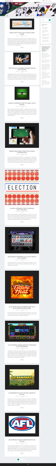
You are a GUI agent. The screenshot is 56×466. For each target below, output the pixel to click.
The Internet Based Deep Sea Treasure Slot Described (22, 345)
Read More (22, 47)
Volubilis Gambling (9, 1)
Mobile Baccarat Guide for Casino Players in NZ (22, 151)
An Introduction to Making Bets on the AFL (22, 440)
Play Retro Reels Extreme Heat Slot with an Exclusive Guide (22, 307)
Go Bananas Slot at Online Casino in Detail (22, 393)
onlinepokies (47, 64)
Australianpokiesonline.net (45, 81)
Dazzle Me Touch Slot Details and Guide (22, 33)
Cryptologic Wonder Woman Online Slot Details (22, 68)
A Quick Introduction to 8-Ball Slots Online (22, 103)
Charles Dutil (25, 71)
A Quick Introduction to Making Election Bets (22, 209)
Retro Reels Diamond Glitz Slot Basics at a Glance (22, 257)
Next (25, 459)
